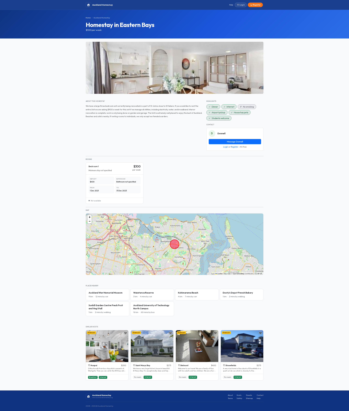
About (230, 395)
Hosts (239, 395)
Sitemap (249, 398)
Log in (242, 5)
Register (234, 147)
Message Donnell (235, 141)
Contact (260, 395)
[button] (89, 217)
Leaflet (219, 273)
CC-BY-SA (258, 273)
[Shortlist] (125, 333)
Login (225, 147)
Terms (230, 398)
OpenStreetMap (239, 273)
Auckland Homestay (102, 18)
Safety (239, 398)
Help (259, 398)
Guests (249, 395)
